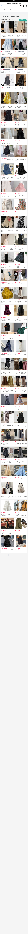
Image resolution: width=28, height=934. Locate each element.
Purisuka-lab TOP (4, 12)
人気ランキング (21, 9)
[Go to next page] (18, 555)
